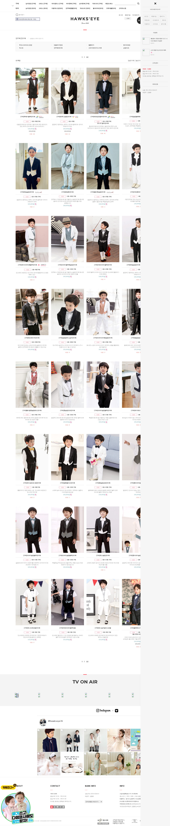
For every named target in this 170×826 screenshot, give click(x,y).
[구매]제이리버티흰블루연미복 (27, 265)
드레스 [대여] (43, 8)
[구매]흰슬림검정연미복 (103, 483)
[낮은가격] (131, 60)
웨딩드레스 (109, 4)
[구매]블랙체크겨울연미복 (138, 628)
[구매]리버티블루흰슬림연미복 (67, 265)
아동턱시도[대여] (57, 8)
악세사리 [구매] (97, 4)
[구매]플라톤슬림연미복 (98, 192)
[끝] (87, 57)
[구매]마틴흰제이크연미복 (138, 192)
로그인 (121, 15)
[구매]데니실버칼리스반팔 (103, 628)
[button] (17, 695)
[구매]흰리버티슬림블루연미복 (138, 555)
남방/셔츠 (126, 48)
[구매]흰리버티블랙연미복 (138, 483)
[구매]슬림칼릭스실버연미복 (67, 338)
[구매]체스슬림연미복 (103, 555)
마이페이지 (135, 15)
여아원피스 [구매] (57, 4)
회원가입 (127, 15)
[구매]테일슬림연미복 (27, 192)
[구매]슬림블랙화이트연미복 (138, 116)
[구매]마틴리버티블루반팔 (67, 628)
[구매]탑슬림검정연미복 (138, 338)
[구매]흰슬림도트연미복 (67, 410)
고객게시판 (122, 8)
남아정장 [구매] (31, 4)
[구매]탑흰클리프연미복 (67, 483)
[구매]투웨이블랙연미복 (27, 116)
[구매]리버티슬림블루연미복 (32, 555)
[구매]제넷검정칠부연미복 (99, 116)
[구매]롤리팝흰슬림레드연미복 (32, 410)
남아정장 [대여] (31, 8)
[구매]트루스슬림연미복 (64, 116)
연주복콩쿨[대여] (71, 8)
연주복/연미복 (58, 48)
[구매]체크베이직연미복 (32, 338)
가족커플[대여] (111, 8)
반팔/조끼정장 (58, 45)
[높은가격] (139, 60)
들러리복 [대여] (98, 8)
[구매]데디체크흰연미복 (138, 410)
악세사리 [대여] (85, 8)
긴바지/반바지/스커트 (95, 48)
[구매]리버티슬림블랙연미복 (103, 410)
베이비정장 (126, 45)
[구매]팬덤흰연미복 (68, 192)
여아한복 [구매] (71, 4)
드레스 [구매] (43, 4)
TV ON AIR (85, 682)
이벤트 (155, 32)
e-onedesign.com (55, 820)
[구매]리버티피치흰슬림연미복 (102, 338)
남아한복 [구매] (84, 4)
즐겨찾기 (21, 15)
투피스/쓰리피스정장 (25, 45)
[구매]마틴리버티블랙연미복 (103, 265)
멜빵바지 (91, 45)
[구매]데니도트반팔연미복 (32, 628)
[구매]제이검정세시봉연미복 (32, 483)
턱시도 (21, 48)
